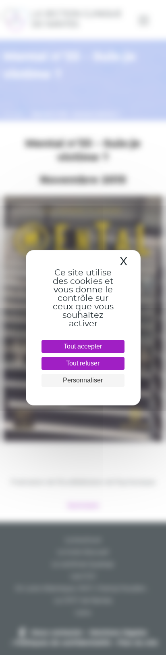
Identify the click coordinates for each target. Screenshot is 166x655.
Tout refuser (83, 363)
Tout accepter (83, 346)
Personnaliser (83, 380)
